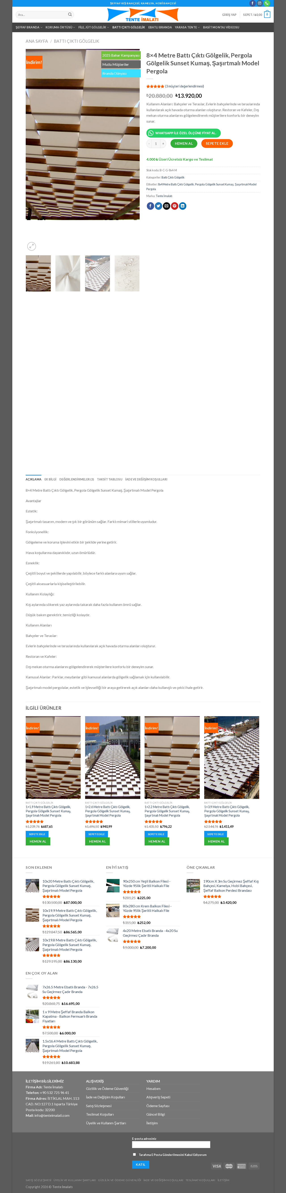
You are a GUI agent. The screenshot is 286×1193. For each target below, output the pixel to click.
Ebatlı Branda (160, 27)
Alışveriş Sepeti (158, 1097)
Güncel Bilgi (155, 1114)
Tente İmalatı (164, 196)
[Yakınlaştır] (31, 246)
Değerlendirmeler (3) (76, 479)
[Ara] (70, 15)
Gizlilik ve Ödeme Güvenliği (107, 1088)
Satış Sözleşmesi (98, 1106)
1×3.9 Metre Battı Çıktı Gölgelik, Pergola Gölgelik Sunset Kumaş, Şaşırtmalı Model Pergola (227, 811)
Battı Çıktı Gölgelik (128, 27)
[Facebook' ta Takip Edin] (252, 3)
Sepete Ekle (217, 143)
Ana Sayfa (37, 41)
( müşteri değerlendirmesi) (184, 86)
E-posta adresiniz (144, 1138)
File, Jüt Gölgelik (92, 27)
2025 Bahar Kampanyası (121, 55)
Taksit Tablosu (109, 479)
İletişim (152, 1123)
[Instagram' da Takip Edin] (260, 3)
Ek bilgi (50, 479)
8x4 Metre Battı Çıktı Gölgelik (176, 184)
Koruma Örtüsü (59, 27)
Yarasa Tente (186, 27)
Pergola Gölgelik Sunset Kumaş (214, 184)
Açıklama (33, 479)
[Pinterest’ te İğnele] (174, 206)
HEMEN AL (184, 143)
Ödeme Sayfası (157, 1106)
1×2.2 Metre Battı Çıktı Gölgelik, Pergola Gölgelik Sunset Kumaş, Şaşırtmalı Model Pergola (167, 811)
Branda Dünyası (114, 73)
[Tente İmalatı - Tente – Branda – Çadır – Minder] (143, 14)
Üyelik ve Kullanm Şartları (106, 1123)
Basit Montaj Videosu (221, 27)
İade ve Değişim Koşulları (146, 479)
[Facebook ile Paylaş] (150, 206)
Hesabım (153, 1088)
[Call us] (267, 3)
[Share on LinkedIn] (182, 206)
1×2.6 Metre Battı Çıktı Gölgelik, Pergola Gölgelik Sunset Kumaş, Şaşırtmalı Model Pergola (107, 811)
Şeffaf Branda (27, 27)
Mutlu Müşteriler (115, 64)
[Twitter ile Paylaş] (158, 206)
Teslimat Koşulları (100, 1114)
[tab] (33, 479)
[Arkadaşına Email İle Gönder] (166, 206)
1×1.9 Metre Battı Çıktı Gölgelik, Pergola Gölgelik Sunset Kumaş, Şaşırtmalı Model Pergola (48, 811)
